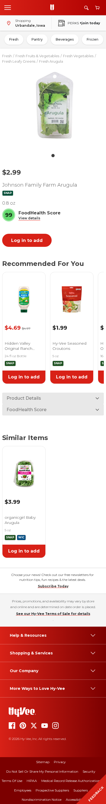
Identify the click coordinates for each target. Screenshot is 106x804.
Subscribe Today (53, 586)
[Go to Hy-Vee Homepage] (53, 7)
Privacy (60, 762)
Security (89, 771)
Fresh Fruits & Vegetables (37, 56)
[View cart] (97, 7)
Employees (22, 790)
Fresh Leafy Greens (18, 61)
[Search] (86, 8)
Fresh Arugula (51, 61)
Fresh (13, 39)
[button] (29, 218)
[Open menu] (7, 7)
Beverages (65, 39)
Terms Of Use (12, 781)
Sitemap (42, 762)
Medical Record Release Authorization (70, 781)
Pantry (37, 39)
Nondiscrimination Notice (41, 799)
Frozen (92, 39)
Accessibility (75, 799)
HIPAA (32, 781)
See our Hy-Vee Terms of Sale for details (53, 614)
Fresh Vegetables (78, 56)
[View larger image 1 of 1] (53, 107)
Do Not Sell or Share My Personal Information (42, 771)
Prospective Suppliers (52, 790)
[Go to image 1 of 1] (53, 155)
